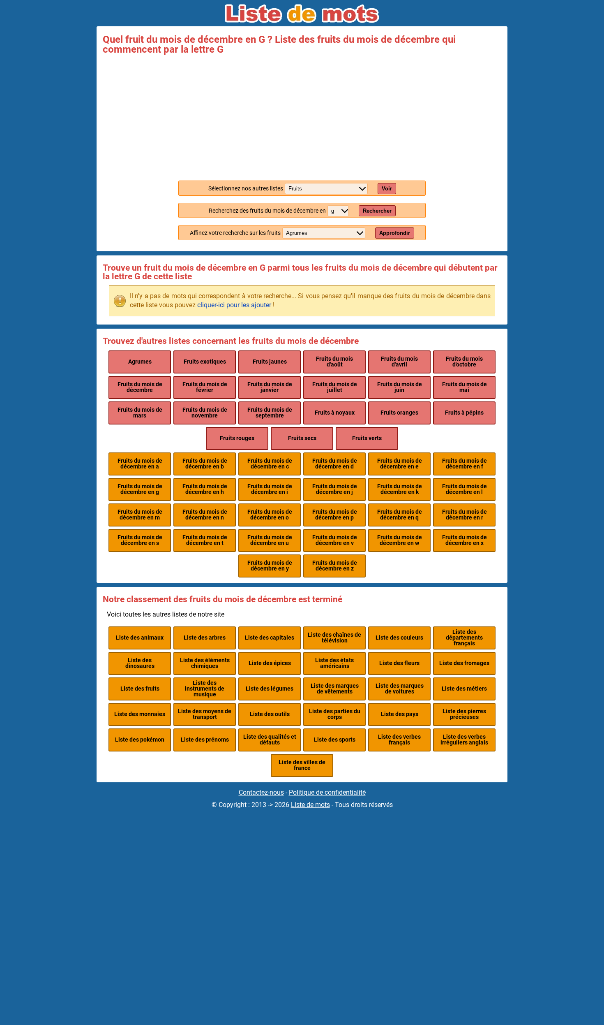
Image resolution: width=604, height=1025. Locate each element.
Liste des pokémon (139, 739)
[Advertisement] (302, 116)
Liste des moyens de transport (204, 714)
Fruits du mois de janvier (269, 387)
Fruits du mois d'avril (399, 361)
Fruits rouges (237, 438)
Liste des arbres (205, 637)
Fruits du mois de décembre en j (334, 489)
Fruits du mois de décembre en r (464, 514)
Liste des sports (334, 739)
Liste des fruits (139, 688)
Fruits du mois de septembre (269, 412)
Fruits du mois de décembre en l (464, 489)
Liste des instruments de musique (204, 688)
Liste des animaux (140, 637)
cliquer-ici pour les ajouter (234, 305)
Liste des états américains (334, 663)
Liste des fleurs (399, 663)
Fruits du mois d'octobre (464, 361)
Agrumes (140, 361)
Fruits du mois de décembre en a (140, 463)
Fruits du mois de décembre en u (269, 540)
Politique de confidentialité (327, 792)
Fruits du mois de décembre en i (269, 489)
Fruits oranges (399, 412)
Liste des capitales (269, 637)
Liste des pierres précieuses (464, 714)
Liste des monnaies (139, 714)
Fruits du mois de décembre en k (399, 489)
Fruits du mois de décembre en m (140, 514)
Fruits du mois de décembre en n (204, 514)
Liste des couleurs (399, 637)
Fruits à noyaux (335, 412)
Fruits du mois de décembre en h (204, 489)
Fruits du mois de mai (464, 387)
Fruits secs (302, 438)
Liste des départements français (464, 637)
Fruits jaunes (270, 361)
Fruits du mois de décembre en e (399, 463)
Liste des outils (270, 714)
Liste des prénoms (205, 739)
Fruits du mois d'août (334, 361)
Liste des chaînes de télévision (334, 637)
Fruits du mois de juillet (334, 387)
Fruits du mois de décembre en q (399, 514)
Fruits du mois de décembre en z (334, 565)
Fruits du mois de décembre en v (334, 540)
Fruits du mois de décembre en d (334, 463)
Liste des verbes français (399, 739)
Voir (387, 189)
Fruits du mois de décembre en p (334, 514)
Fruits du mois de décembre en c (269, 463)
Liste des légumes (269, 688)
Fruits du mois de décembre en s (140, 540)
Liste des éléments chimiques (205, 663)
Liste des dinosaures (139, 663)
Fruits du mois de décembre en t (204, 540)
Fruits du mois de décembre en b (204, 463)
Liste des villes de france (302, 765)
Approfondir (394, 233)
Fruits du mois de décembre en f (464, 463)
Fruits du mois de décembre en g (140, 489)
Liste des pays (399, 714)
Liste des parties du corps (334, 714)
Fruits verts (367, 438)
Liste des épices (270, 663)
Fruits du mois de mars (140, 412)
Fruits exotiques (205, 361)
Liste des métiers (464, 688)
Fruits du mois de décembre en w (399, 540)
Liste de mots (310, 805)
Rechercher (377, 211)
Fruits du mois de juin (399, 387)
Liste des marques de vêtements (335, 688)
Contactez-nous (261, 792)
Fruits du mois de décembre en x (464, 540)
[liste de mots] (302, 13)
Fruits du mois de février (204, 387)
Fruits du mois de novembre (204, 412)
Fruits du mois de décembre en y (269, 565)
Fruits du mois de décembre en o (269, 514)
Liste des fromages (464, 663)
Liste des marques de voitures (400, 688)
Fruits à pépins (464, 412)
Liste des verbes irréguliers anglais (464, 739)
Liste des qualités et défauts (269, 739)
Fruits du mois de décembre (140, 387)
